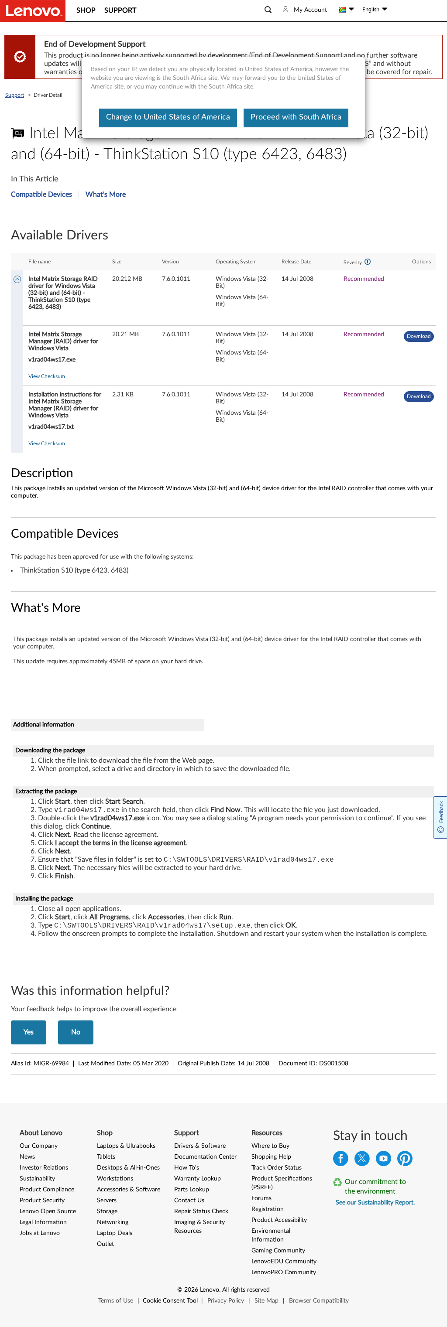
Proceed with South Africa (296, 117)
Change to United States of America (168, 117)
